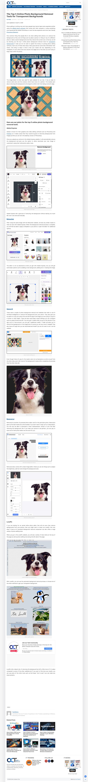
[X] (52, 761)
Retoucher (10, 219)
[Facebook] (49, 761)
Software (12, 9)
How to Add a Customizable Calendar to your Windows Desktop (47, 734)
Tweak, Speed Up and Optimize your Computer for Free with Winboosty (14, 750)
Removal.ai (10, 419)
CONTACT (61, 6)
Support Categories (17, 6)
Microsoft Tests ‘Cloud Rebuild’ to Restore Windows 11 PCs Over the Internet (70, 47)
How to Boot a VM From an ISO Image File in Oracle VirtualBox (13, 734)
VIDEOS (45, 6)
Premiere (9, 133)
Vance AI (10, 309)
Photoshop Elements (12, 32)
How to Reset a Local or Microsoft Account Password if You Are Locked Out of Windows (30, 734)
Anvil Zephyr (77, 779)
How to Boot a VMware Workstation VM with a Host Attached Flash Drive (30, 750)
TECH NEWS (39, 6)
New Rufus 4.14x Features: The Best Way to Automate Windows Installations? (47, 750)
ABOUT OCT (67, 6)
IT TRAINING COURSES (53, 6)
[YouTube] (46, 761)
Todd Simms (14, 19)
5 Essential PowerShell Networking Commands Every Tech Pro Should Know (70, 41)
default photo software (18, 28)
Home (8, 9)
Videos (8, 707)
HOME (9, 6)
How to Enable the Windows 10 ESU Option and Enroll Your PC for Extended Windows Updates (71, 34)
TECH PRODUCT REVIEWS (29, 6)
